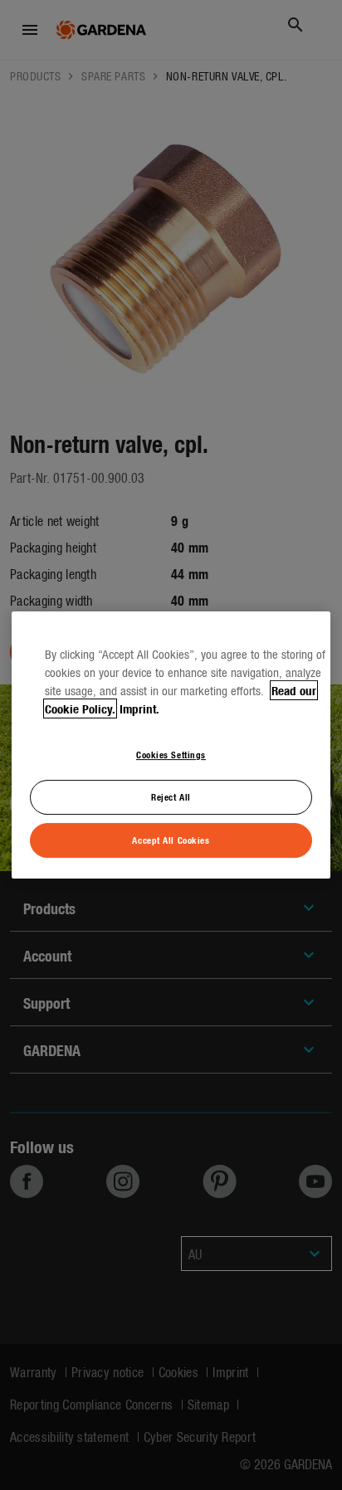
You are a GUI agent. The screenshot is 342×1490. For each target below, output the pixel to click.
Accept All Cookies (170, 839)
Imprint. (139, 708)
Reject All (171, 796)
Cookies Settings (171, 754)
